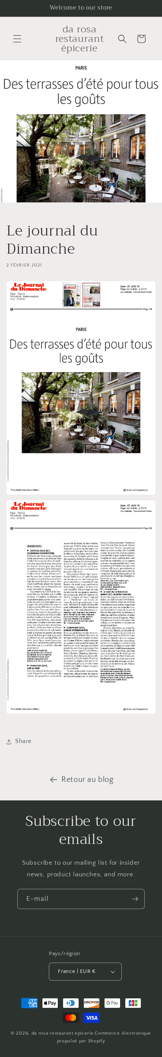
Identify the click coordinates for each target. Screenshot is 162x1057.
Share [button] (23, 741)
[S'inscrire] (134, 899)
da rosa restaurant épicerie (63, 1033)
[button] (17, 38)
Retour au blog (87, 779)
